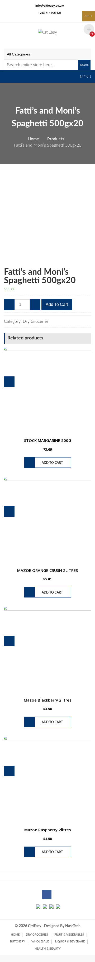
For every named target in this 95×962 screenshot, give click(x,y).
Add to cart (57, 304)
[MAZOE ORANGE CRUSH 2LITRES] (47, 521)
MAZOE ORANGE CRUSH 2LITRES (47, 570)
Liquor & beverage (70, 941)
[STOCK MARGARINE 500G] (47, 391)
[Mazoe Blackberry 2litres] (47, 650)
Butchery (17, 941)
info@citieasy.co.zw (49, 5)
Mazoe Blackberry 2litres (48, 700)
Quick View (9, 381)
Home (15, 934)
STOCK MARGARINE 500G (47, 440)
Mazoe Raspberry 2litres (47, 829)
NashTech (72, 926)
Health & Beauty (48, 948)
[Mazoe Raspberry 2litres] (47, 780)
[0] (86, 36)
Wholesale (40, 941)
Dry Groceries (36, 321)
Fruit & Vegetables (69, 934)
